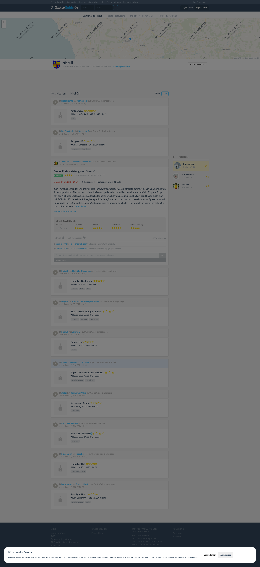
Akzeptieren (225, 555)
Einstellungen (210, 555)
